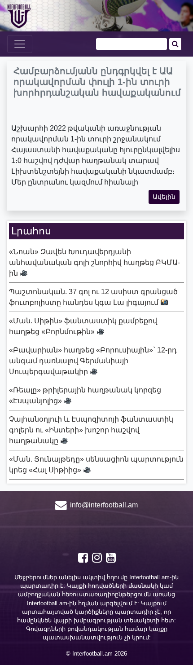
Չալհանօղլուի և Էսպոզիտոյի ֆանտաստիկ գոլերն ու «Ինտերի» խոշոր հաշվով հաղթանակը (91, 430)
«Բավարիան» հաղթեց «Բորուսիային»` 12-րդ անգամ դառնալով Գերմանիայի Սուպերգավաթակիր (93, 360)
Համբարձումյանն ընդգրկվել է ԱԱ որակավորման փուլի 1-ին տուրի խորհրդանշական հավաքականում (97, 81)
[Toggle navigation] (19, 44)
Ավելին (164, 196)
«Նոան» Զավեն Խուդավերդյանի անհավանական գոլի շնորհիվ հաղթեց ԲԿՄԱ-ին (94, 262)
